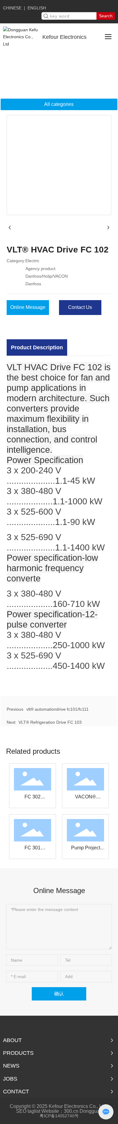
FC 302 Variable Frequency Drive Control (32, 798)
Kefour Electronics (64, 37)
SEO (21, 1111)
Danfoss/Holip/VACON (33, 68)
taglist (34, 1111)
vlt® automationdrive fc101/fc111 (57, 709)
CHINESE (12, 7)
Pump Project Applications (85, 849)
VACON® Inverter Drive (85, 798)
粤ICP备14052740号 (59, 1115)
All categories (59, 104)
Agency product (71, 60)
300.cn (71, 1111)
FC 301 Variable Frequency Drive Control (32, 849)
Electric (42, 60)
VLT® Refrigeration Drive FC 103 (50, 722)
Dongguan (91, 1111)
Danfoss (70, 68)
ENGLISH (37, 7)
